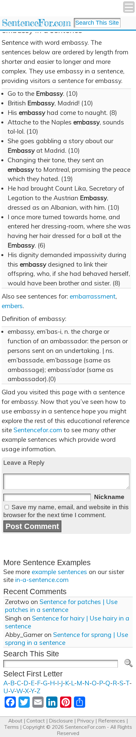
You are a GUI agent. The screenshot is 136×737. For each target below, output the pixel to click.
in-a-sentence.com (42, 580)
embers (12, 306)
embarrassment (93, 296)
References (111, 721)
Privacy (85, 721)
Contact (35, 721)
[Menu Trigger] (129, 7)
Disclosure (61, 721)
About (15, 721)
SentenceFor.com (36, 23)
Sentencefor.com (38, 430)
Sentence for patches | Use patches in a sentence (61, 606)
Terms (11, 727)
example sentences (59, 572)
